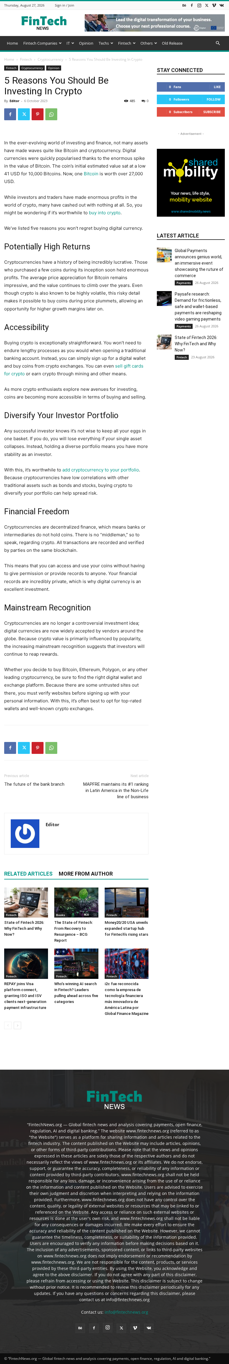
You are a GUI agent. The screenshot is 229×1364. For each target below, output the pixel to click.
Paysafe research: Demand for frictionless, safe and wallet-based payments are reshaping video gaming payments (198, 306)
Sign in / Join (64, 5)
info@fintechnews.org (126, 1312)
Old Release (172, 43)
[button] (218, 43)
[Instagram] (199, 5)
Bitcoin (91, 173)
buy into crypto (104, 212)
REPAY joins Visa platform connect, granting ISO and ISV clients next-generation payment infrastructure (25, 996)
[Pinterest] (38, 114)
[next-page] (17, 1025)
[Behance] (184, 5)
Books (60, 915)
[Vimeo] (214, 5)
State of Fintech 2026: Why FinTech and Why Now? (24, 928)
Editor (14, 101)
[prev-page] (8, 1025)
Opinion (86, 43)
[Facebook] (191, 5)
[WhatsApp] (51, 114)
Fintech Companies (40, 43)
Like (217, 87)
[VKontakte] (221, 5)
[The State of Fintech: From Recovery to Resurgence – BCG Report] (76, 903)
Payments (184, 283)
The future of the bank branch (34, 784)
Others (146, 43)
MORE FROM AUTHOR (86, 874)
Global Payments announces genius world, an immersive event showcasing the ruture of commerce (199, 263)
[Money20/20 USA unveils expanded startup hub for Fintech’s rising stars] (126, 903)
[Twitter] (206, 5)
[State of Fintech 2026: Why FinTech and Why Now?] (26, 903)
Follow (214, 99)
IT (68, 43)
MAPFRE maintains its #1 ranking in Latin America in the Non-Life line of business (115, 790)
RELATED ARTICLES (28, 874)
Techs (104, 43)
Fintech (124, 43)
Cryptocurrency (50, 59)
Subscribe (212, 112)
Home (12, 43)
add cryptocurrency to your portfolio (100, 470)
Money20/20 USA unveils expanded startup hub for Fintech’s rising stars (126, 928)
